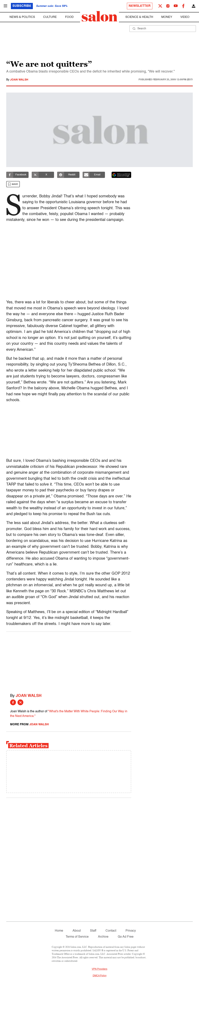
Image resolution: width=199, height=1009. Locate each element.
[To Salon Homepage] (99, 16)
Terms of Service (77, 936)
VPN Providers (99, 969)
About (76, 930)
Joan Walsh (19, 79)
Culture (50, 17)
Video (184, 17)
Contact (111, 930)
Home (59, 930)
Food (69, 17)
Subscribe (21, 6)
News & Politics (22, 17)
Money (166, 17)
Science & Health (139, 17)
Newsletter (140, 6)
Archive (103, 936)
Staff (93, 930)
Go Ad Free (126, 936)
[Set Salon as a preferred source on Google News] (121, 175)
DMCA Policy (99, 976)
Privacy (131, 930)
